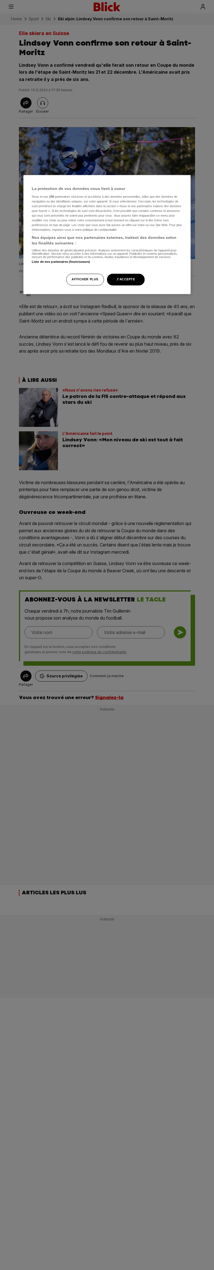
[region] (107, 234)
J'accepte (125, 279)
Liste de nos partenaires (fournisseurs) (61, 262)
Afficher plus (85, 279)
